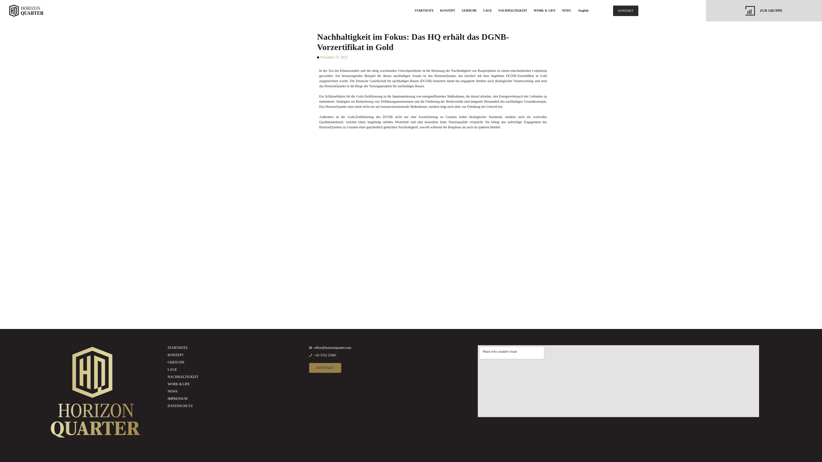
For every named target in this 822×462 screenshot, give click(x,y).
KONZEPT (447, 10)
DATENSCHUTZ (180, 406)
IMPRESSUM (178, 398)
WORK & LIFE (544, 10)
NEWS (566, 10)
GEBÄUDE (469, 10)
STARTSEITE (424, 10)
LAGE (487, 10)
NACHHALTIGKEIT (512, 10)
